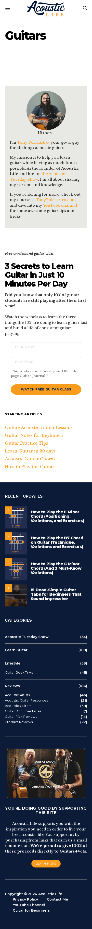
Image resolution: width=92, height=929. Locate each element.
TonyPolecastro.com (56, 199)
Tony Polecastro (33, 142)
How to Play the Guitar (29, 466)
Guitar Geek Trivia (19, 672)
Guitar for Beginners (31, 910)
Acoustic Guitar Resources (26, 700)
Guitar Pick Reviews (21, 716)
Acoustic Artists (17, 695)
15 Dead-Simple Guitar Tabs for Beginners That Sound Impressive (56, 594)
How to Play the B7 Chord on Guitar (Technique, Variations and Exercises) (57, 542)
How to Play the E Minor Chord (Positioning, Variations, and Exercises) (57, 516)
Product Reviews (19, 722)
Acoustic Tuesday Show (27, 637)
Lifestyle (12, 663)
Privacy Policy (25, 899)
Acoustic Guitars (18, 705)
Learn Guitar (16, 650)
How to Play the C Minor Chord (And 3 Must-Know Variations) (56, 568)
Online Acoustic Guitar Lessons (39, 427)
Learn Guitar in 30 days (30, 451)
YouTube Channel (29, 905)
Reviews (12, 686)
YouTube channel (60, 205)
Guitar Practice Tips (26, 443)
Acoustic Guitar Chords (30, 458)
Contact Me (57, 899)
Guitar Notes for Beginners (34, 435)
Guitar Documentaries (23, 711)
